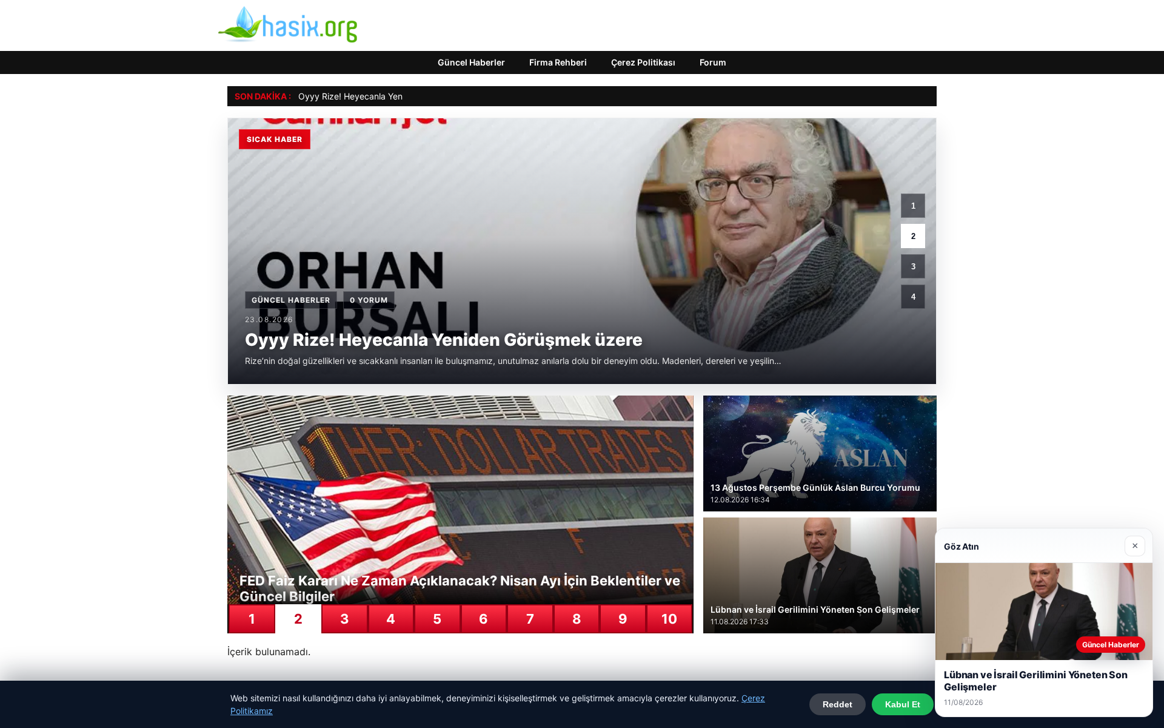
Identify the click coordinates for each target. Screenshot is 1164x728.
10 (669, 619)
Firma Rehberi (558, 62)
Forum (713, 62)
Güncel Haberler (471, 62)
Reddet (837, 704)
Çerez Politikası (643, 62)
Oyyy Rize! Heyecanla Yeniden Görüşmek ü (383, 96)
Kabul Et (902, 704)
